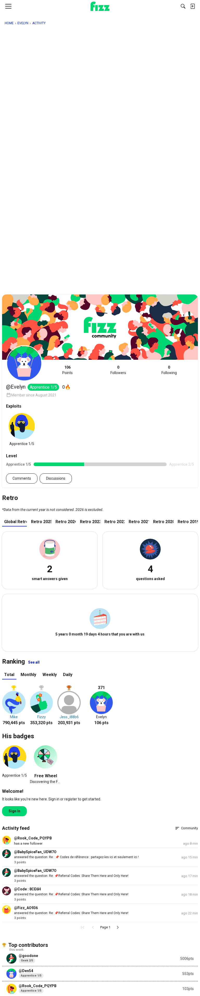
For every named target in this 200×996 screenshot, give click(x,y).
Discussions (55, 478)
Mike (14, 717)
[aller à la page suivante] (118, 927)
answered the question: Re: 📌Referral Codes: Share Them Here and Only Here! (71, 876)
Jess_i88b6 (69, 717)
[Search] (183, 6)
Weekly (49, 674)
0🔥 (66, 387)
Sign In (14, 811)
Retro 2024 (65, 521)
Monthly (28, 674)
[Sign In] (192, 6)
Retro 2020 (163, 521)
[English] (100, 6)
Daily (67, 674)
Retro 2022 (114, 521)
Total (9, 674)
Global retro (15, 521)
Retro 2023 (90, 521)
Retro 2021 (139, 521)
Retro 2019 (188, 521)
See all (34, 662)
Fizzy (41, 717)
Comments (21, 478)
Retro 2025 (41, 521)
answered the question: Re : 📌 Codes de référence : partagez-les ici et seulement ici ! (76, 857)
